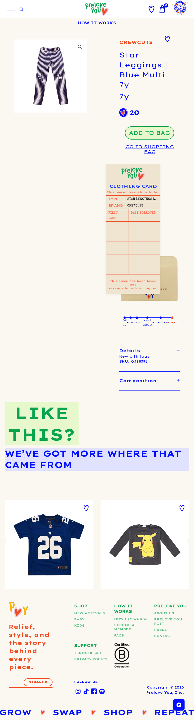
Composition (138, 380)
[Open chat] (179, 705)
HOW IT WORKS (97, 23)
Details (129, 350)
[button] (80, 47)
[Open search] (21, 9)
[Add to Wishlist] (167, 39)
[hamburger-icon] (11, 9)
